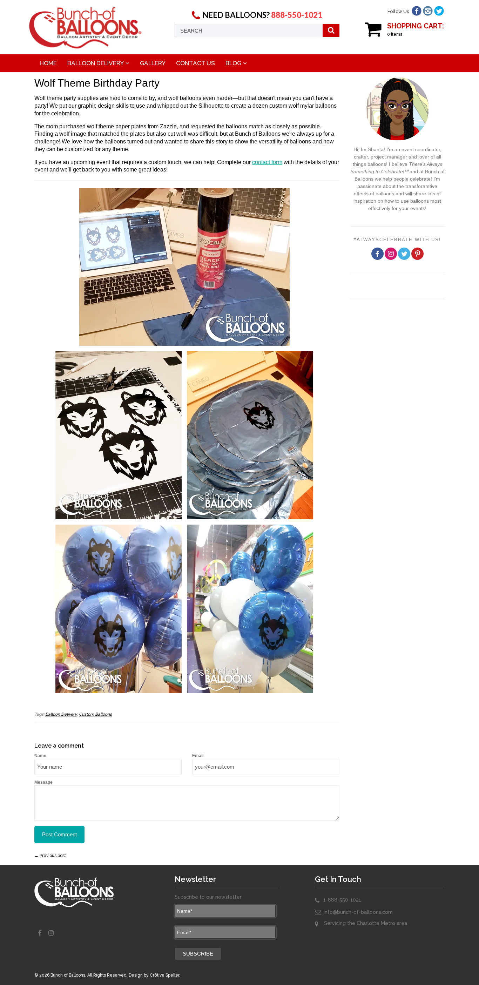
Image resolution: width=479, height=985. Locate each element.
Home (48, 63)
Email (197, 755)
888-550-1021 (296, 15)
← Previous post (50, 855)
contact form (267, 162)
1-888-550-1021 (342, 900)
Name (40, 755)
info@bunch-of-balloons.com (358, 912)
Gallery (153, 63)
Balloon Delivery (95, 63)
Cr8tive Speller (164, 975)
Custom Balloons (95, 714)
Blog (233, 63)
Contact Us (195, 63)
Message (43, 782)
